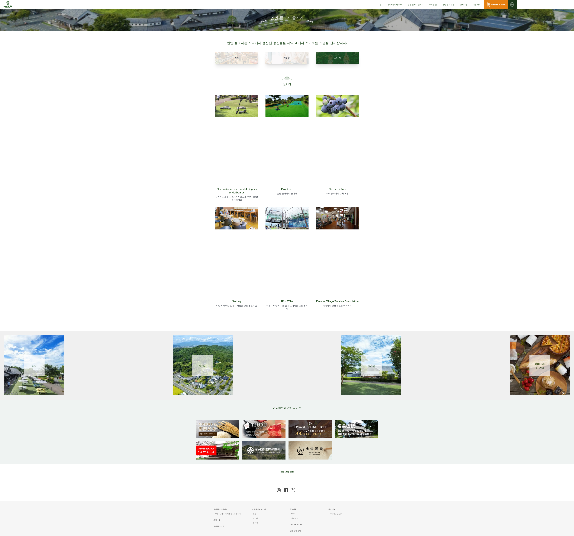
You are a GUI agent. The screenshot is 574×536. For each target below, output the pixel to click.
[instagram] (279, 490)
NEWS (293, 514)
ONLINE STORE (296, 524)
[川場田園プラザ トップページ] (7, 4)
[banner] (217, 422)
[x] (293, 490)
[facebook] (286, 490)
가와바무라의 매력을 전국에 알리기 (228, 514)
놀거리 (371, 365)
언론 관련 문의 (295, 531)
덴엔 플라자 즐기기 (259, 509)
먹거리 (202, 365)
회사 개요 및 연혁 (335, 514)
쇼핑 (34, 365)
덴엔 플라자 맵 (448, 4)
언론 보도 (294, 518)
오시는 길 (433, 4)
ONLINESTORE (540, 365)
